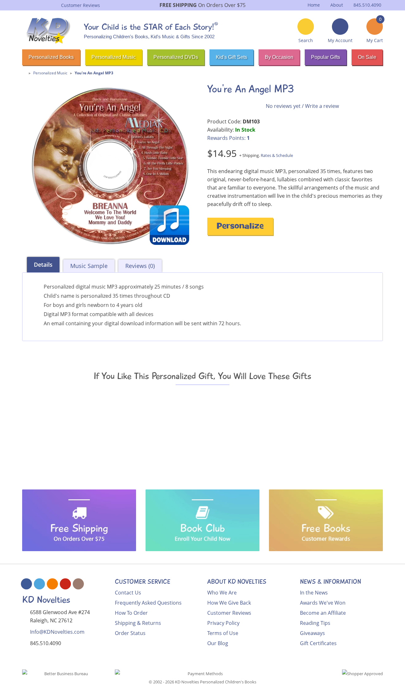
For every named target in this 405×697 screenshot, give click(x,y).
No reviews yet (283, 106)
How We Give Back (229, 602)
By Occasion (279, 57)
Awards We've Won (323, 602)
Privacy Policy (223, 622)
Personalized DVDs (175, 57)
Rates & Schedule (277, 155)
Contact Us (128, 592)
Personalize (240, 227)
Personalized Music (113, 57)
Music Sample (89, 266)
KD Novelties (46, 600)
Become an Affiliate (323, 612)
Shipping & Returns (138, 622)
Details (43, 264)
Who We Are (222, 592)
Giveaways (312, 633)
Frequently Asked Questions (148, 602)
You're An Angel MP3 (94, 73)
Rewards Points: (228, 137)
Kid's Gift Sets (231, 57)
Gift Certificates (318, 643)
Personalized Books (51, 57)
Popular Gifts (325, 57)
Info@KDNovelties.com (57, 631)
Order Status (130, 633)
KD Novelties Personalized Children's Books (215, 682)
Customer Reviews (229, 612)
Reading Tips (315, 622)
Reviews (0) (140, 266)
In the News (314, 592)
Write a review (322, 106)
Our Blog (217, 643)
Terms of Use (222, 633)
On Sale (367, 57)
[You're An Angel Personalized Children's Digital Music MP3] (110, 166)
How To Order (131, 612)
